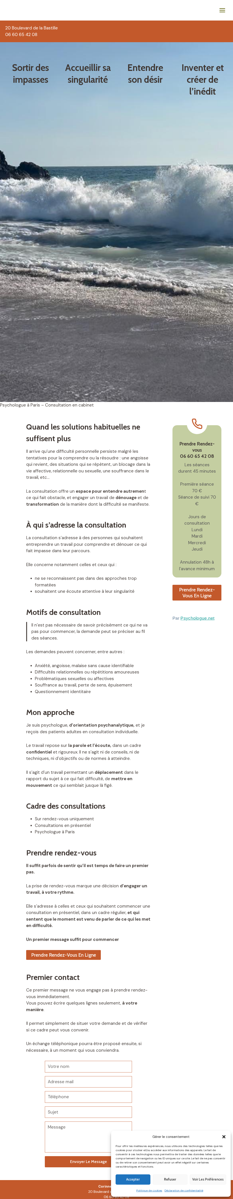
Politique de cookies (149, 1190)
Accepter (133, 1179)
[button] (224, 1136)
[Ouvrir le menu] (222, 10)
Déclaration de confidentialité (184, 1190)
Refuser (170, 1179)
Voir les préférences (208, 1179)
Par (193, 618)
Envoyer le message (88, 1161)
